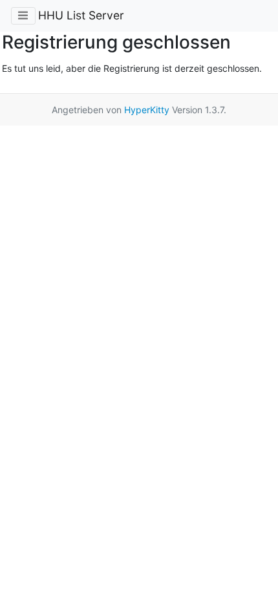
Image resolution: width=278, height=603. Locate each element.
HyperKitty (146, 109)
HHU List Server (81, 15)
